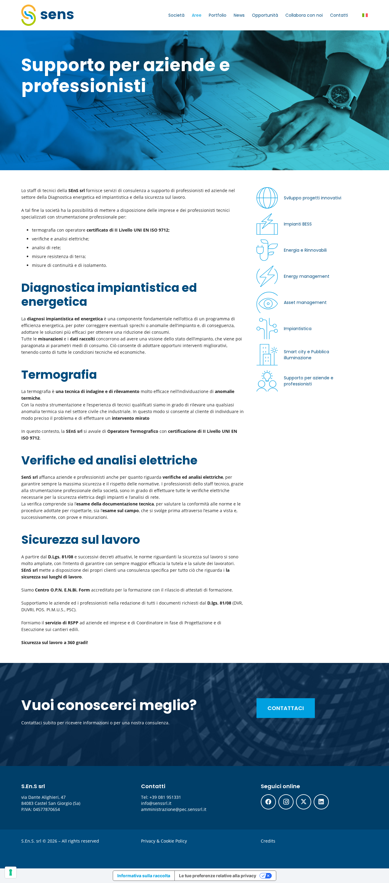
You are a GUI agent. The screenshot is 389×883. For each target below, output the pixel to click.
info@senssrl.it (156, 803)
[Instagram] (286, 801)
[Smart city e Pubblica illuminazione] (303, 364)
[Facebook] (268, 801)
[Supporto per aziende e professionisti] (303, 391)
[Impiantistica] (303, 338)
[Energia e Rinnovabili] (303, 260)
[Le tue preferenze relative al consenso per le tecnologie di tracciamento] (10, 872)
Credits (268, 841)
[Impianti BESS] (303, 234)
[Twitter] (303, 801)
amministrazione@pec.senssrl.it (173, 809)
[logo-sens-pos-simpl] (47, 15)
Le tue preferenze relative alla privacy (217, 875)
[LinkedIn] (321, 801)
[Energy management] (303, 286)
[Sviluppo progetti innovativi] (303, 208)
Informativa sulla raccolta (143, 875)
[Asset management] (303, 312)
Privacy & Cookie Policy (164, 841)
